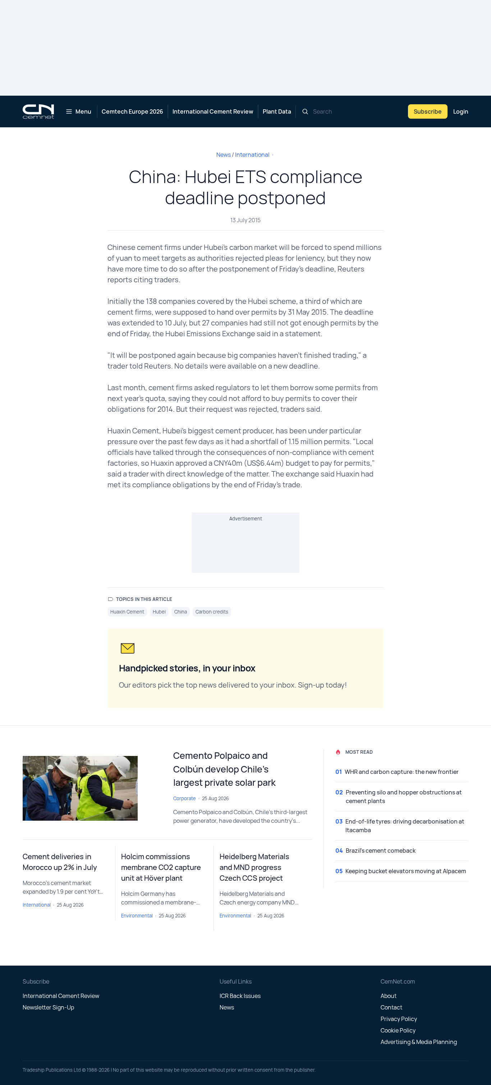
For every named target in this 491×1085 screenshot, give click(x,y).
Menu (83, 111)
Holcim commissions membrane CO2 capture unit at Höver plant (161, 867)
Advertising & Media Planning (419, 1042)
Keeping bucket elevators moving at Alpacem (405, 871)
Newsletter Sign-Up (48, 1007)
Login (460, 111)
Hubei (159, 611)
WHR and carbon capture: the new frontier (402, 772)
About (388, 996)
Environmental (137, 915)
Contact (391, 1007)
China (180, 611)
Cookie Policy (398, 1030)
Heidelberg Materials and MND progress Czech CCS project (254, 867)
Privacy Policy (399, 1019)
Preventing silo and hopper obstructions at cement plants (404, 796)
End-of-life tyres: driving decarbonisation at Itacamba (404, 825)
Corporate (184, 798)
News (223, 155)
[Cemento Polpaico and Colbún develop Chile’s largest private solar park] (92, 788)
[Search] (305, 111)
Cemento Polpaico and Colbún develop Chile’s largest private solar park (224, 769)
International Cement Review (213, 111)
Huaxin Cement (127, 611)
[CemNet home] (38, 111)
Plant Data (277, 111)
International (252, 155)
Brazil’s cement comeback (381, 850)
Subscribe (428, 111)
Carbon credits (212, 611)
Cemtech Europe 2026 (132, 111)
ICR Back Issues (240, 996)
